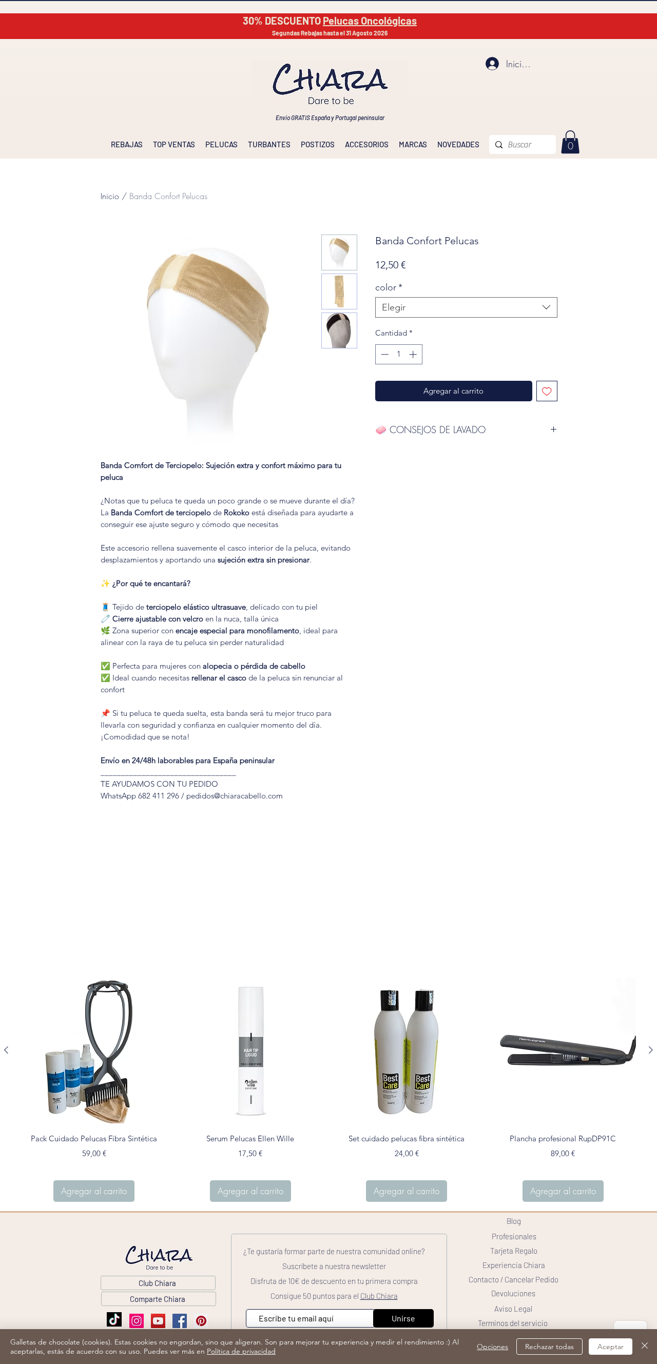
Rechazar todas (549, 1346)
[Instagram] (136, 1321)
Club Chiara (379, 1295)
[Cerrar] (645, 1346)
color (388, 287)
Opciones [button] (492, 1346)
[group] (328, 1089)
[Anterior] (6, 1050)
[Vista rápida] (94, 1051)
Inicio (110, 196)
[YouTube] (158, 1321)
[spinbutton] (398, 354)
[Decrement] (384, 354)
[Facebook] (179, 1321)
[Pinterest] (201, 1321)
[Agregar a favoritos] (546, 391)
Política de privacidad (241, 1351)
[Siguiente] (651, 1050)
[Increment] (414, 354)
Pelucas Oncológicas (370, 20)
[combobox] (466, 307)
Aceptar (610, 1346)
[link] (570, 141)
